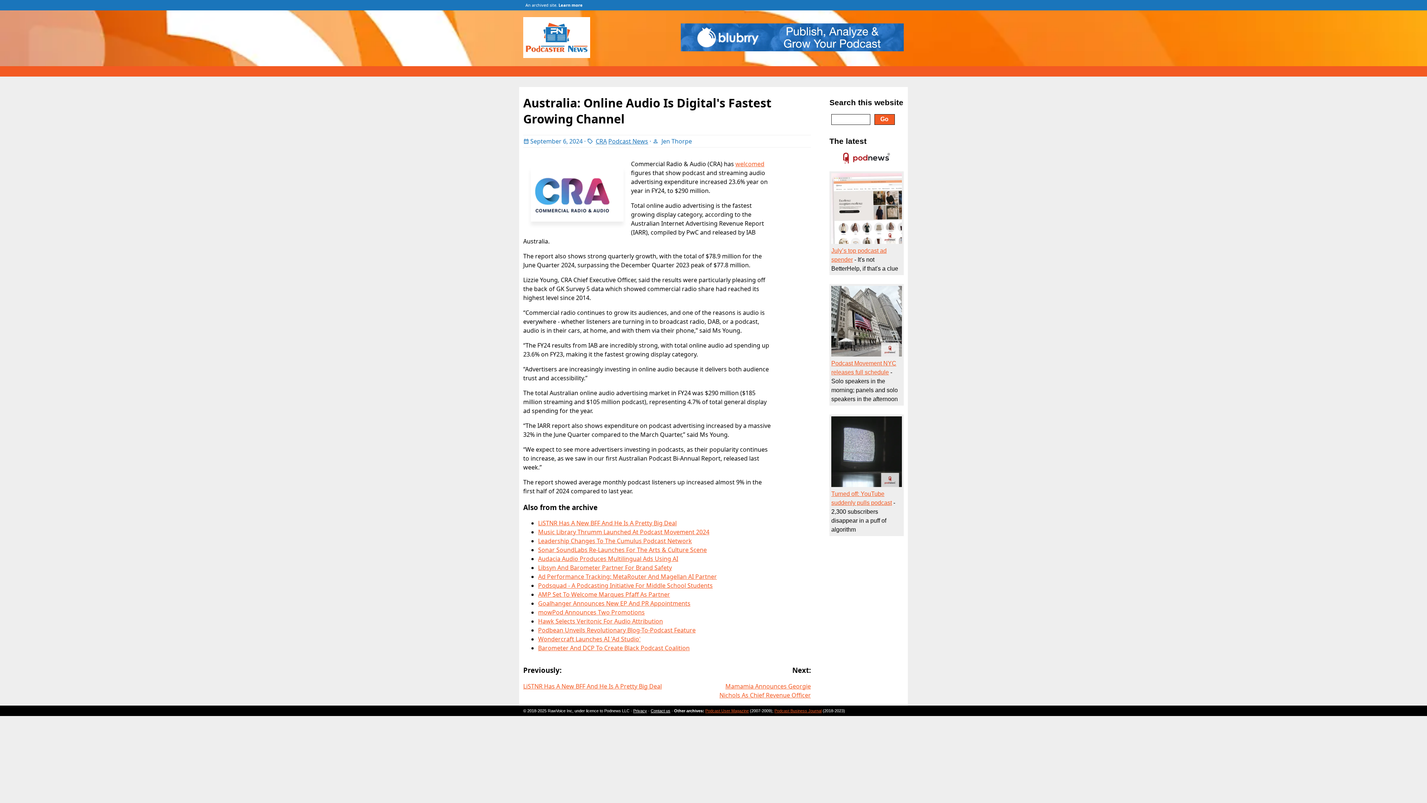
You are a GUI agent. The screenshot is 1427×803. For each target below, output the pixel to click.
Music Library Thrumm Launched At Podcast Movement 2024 (623, 532)
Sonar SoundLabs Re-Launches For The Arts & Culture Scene (622, 550)
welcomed (749, 164)
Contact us (660, 711)
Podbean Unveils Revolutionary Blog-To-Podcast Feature (617, 630)
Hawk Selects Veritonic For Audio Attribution (600, 621)
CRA (601, 141)
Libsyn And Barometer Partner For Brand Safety (605, 568)
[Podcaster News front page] (560, 56)
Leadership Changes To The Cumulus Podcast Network (615, 541)
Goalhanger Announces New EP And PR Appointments (614, 603)
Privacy (640, 711)
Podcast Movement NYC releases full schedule (863, 367)
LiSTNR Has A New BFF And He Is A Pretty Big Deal (607, 523)
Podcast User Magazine (727, 711)
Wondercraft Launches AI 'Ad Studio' (589, 639)
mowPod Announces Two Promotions (591, 612)
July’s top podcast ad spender (859, 255)
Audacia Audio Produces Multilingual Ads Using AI (608, 559)
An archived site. (554, 5)
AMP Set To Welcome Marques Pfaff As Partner (604, 594)
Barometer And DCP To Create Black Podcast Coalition (614, 648)
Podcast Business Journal (798, 711)
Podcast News (628, 141)
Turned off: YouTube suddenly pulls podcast (861, 498)
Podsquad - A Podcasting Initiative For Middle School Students (625, 585)
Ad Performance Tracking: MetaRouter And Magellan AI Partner (627, 577)
